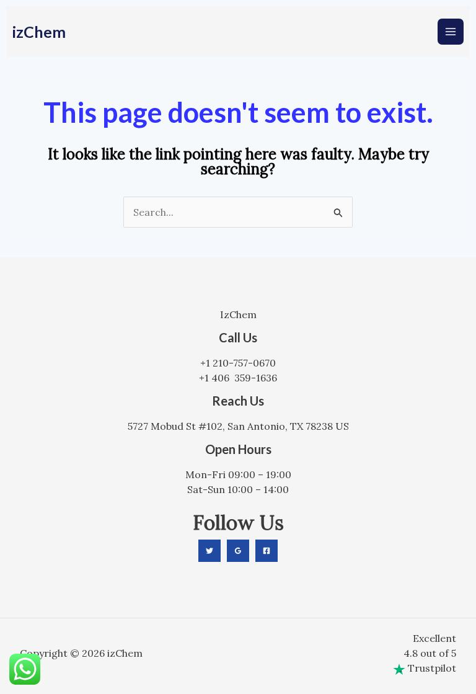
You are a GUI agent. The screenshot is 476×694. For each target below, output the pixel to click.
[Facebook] (266, 551)
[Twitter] (209, 551)
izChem (39, 31)
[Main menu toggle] (451, 32)
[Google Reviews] (238, 551)
